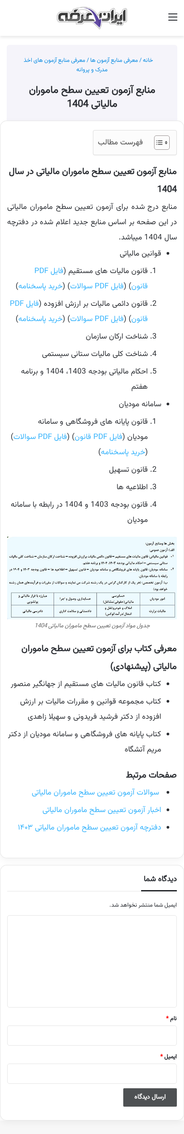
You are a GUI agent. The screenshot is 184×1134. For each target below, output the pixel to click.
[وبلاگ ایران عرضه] (92, 18)
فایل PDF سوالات (97, 286)
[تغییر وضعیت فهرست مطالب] (157, 142)
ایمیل (168, 1056)
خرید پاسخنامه (40, 286)
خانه (149, 60)
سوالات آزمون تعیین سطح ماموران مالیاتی (96, 793)
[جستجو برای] (11, 21)
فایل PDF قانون (98, 437)
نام (171, 1018)
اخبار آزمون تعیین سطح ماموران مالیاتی (101, 810)
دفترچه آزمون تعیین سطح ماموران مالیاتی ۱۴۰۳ (89, 828)
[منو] (172, 21)
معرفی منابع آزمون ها (114, 60)
